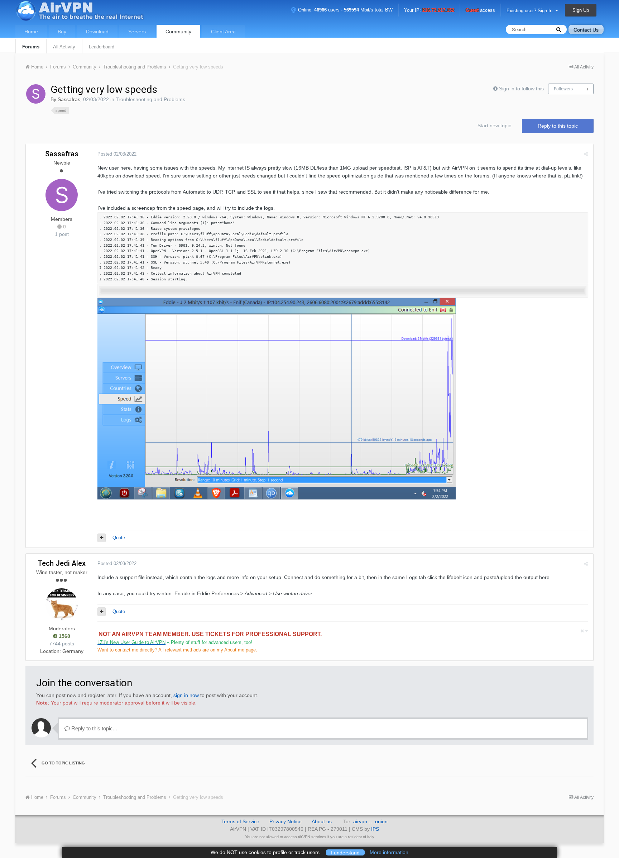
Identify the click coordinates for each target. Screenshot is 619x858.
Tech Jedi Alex (62, 563)
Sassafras (69, 99)
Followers (563, 88)
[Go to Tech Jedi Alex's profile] (61, 604)
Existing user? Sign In (531, 10)
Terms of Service (240, 821)
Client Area (223, 31)
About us (322, 821)
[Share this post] (586, 154)
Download (97, 31)
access (480, 10)
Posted (116, 154)
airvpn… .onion (370, 821)
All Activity (64, 46)
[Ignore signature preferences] (584, 631)
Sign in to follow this (521, 88)
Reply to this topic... (93, 728)
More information (389, 852)
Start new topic (494, 125)
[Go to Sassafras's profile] (35, 94)
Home (31, 31)
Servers (137, 31)
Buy (62, 31)
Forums (30, 46)
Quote (118, 537)
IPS (375, 829)
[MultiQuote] (101, 538)
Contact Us (586, 30)
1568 (63, 636)
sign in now (186, 695)
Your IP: (429, 10)
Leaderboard (101, 46)
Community (178, 31)
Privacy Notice (285, 821)
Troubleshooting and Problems (150, 99)
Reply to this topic (558, 126)
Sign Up (580, 10)
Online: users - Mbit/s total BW (345, 10)
